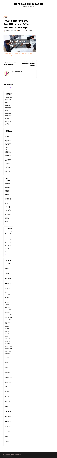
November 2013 (8, 424)
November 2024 (8, 317)
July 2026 (7, 266)
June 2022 (7, 394)
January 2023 (7, 375)
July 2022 (7, 391)
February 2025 (8, 309)
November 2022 (8, 380)
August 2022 (7, 389)
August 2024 (7, 326)
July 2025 (7, 297)
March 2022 (7, 401)
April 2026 (7, 273)
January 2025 (8, 312)
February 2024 (8, 341)
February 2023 (8, 372)
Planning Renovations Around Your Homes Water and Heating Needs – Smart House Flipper (8, 208)
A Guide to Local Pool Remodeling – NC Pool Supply (28, 63)
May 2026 (7, 271)
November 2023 (8, 348)
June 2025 (7, 299)
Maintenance (7, 183)
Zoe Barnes (7, 135)
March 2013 (7, 444)
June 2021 (7, 406)
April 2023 (7, 367)
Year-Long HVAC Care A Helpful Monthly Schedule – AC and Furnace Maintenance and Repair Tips (8, 218)
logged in (11, 87)
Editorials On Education (28, 4)
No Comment (29, 30)
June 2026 (7, 268)
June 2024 (7, 331)
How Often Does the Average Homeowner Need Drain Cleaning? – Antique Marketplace (8, 190)
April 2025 (7, 304)
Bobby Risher (7, 149)
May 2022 (7, 396)
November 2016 (8, 411)
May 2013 (7, 439)
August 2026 (7, 263)
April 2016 (7, 414)
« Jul (5, 254)
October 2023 (8, 351)
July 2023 (7, 360)
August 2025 (7, 294)
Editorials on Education (11, 30)
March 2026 (7, 276)
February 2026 (8, 278)
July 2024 (7, 328)
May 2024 (7, 333)
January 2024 (8, 343)
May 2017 (7, 409)
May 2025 (7, 302)
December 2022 (8, 377)
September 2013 (8, 429)
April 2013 (7, 441)
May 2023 (7, 365)
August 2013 (7, 431)
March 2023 (7, 370)
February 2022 (8, 404)
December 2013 (8, 421)
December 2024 (8, 314)
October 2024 (8, 319)
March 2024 (7, 338)
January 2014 (7, 419)
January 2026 (8, 281)
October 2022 (8, 382)
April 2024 (7, 336)
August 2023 (7, 357)
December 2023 (8, 346)
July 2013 (6, 434)
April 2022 (7, 399)
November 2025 (8, 286)
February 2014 (8, 416)
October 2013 (7, 426)
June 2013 (7, 436)
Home (6, 17)
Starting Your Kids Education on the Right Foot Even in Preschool (8, 144)
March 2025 (7, 307)
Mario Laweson (8, 140)
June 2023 (7, 362)
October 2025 (8, 288)
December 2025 (8, 283)
